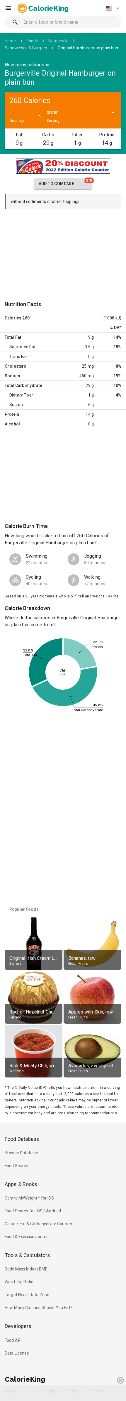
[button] (112, 8)
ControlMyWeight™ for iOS (29, 1198)
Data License (17, 1353)
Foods (32, 41)
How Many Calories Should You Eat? (38, 1307)
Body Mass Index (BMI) (26, 1269)
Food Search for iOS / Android (33, 1211)
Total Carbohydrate (23, 385)
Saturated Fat (22, 347)
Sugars (16, 404)
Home (10, 41)
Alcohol (12, 424)
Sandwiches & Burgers (26, 48)
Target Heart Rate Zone (27, 1294)
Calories (13, 318)
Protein (12, 414)
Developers (18, 1326)
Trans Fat (18, 356)
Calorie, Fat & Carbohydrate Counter (38, 1223)
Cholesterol (16, 366)
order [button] (52, 112)
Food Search (16, 1165)
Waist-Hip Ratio (19, 1282)
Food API (13, 1340)
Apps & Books (21, 1184)
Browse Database (21, 1152)
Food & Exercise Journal (27, 1236)
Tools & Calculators (27, 1255)
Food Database (22, 1139)
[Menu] (8, 8)
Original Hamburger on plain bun (88, 48)
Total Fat (13, 337)
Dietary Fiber (21, 395)
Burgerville (58, 41)
